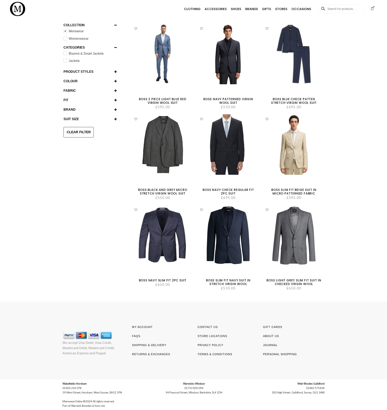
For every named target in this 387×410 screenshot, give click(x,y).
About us (271, 336)
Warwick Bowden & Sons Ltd (88, 405)
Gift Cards (272, 327)
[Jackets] (65, 60)
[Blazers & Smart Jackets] (65, 53)
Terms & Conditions (215, 354)
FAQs (136, 336)
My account (142, 327)
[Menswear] (65, 30)
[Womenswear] (65, 38)
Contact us (208, 327)
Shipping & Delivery (149, 345)
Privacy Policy (210, 345)
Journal (270, 345)
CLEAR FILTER (79, 132)
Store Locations (212, 336)
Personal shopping (280, 354)
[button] (192, 9)
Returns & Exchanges (151, 354)
